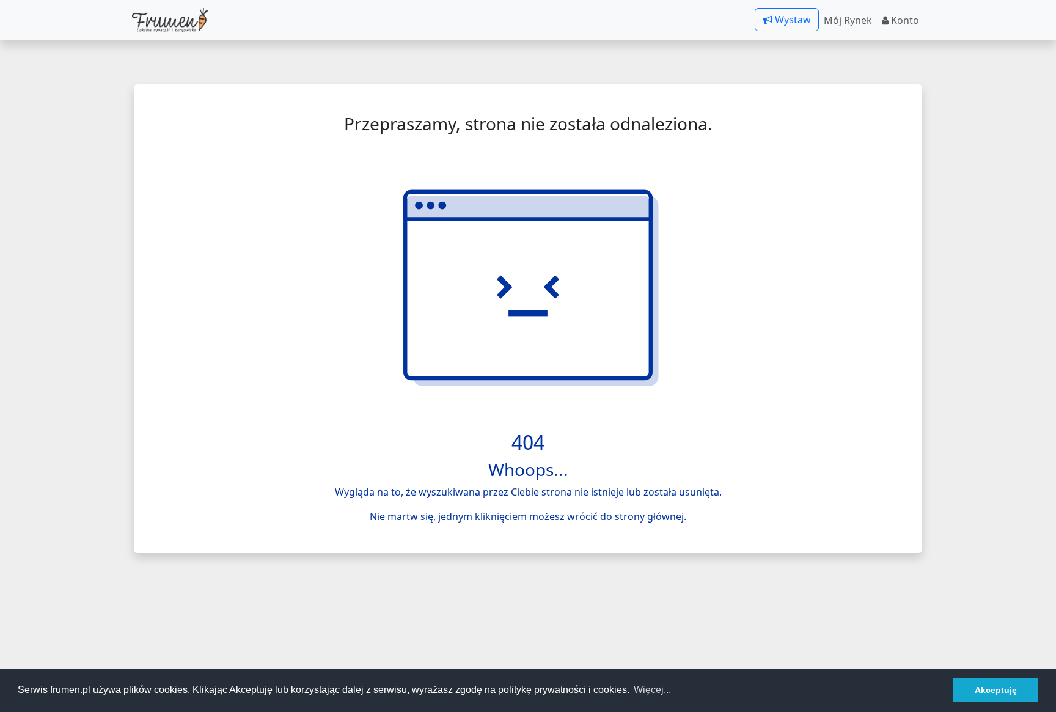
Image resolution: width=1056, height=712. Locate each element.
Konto (904, 20)
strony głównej (649, 516)
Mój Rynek (848, 20)
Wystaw (791, 19)
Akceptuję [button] (996, 690)
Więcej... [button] (652, 689)
